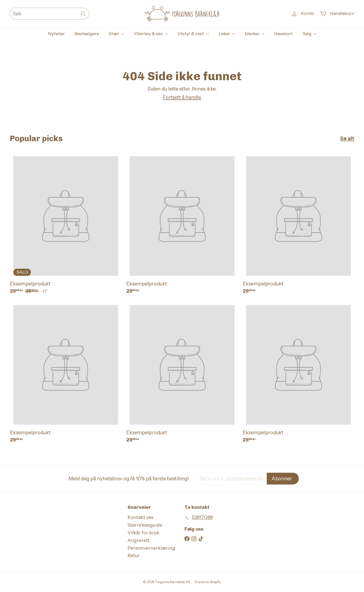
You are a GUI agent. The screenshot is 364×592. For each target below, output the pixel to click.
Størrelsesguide (145, 525)
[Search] (83, 14)
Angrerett (139, 540)
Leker (225, 33)
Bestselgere (87, 33)
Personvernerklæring (151, 548)
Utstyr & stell (191, 33)
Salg (307, 33)
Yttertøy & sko (149, 33)
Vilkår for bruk (143, 533)
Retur (134, 555)
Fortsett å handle (182, 97)
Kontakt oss (140, 517)
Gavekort (283, 33)
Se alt (347, 138)
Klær (114, 33)
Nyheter (56, 33)
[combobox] (49, 14)
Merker (252, 33)
